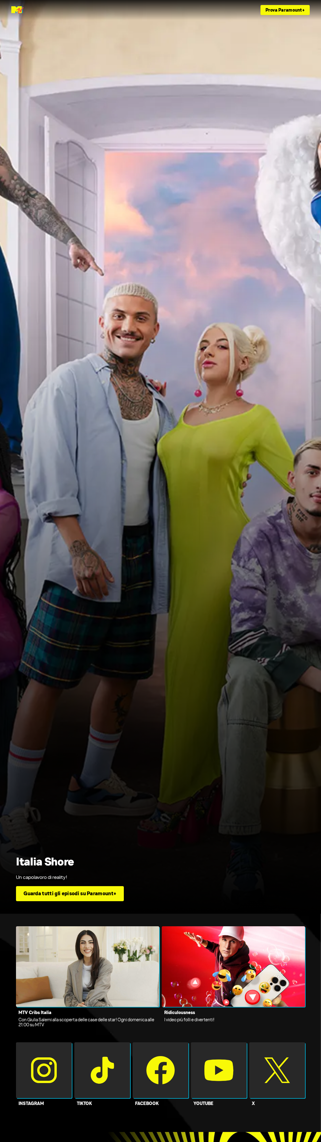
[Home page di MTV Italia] (17, 10)
